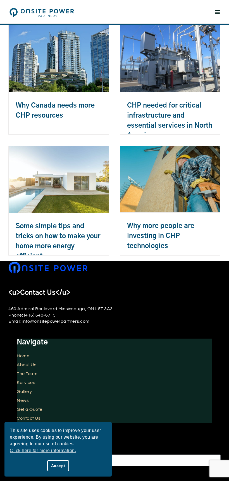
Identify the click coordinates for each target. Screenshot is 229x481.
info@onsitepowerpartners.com (56, 321)
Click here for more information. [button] (43, 450)
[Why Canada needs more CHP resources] (59, 58)
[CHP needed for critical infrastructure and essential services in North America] (170, 58)
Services (26, 382)
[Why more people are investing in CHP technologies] (170, 179)
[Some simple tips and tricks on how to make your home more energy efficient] (59, 179)
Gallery (24, 391)
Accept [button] (58, 465)
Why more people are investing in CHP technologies (160, 236)
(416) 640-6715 (40, 315)
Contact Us (28, 418)
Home (23, 356)
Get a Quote (29, 409)
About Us (26, 365)
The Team (27, 373)
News (23, 400)
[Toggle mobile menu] (218, 12)
